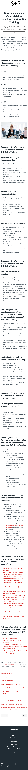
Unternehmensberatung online (13, 29)
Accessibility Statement (7, 766)
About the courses (14, 733)
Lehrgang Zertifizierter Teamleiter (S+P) (11, 697)
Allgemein (9, 28)
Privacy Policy (10, 764)
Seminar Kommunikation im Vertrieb (10, 684)
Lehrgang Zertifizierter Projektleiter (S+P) (12, 700)
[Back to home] (14, 3)
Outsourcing (14, 741)
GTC (2, 764)
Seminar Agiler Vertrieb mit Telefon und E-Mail (13, 688)
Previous (5, 715)
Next (24, 715)
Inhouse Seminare (16, 28)
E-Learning (14, 744)
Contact (14, 752)
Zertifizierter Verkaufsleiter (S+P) (9, 664)
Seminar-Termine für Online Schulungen (11, 704)
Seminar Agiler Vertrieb (7, 680)
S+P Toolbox (14, 736)
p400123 (10, 26)
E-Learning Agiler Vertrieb (8, 673)
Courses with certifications (14, 747)
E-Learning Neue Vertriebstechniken (10, 677)
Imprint (19, 764)
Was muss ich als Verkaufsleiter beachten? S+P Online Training (15, 31)
